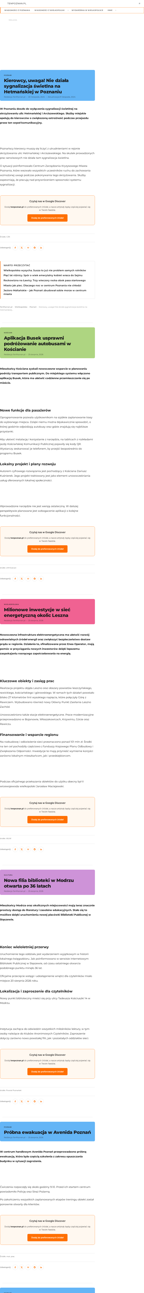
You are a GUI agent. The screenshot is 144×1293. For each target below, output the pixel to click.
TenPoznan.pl (6, 307)
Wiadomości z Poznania (17, 10)
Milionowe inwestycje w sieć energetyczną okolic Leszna (37, 612)
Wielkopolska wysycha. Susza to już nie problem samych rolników (45, 270)
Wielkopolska (21, 307)
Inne (110, 10)
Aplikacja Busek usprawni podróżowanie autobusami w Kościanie (37, 343)
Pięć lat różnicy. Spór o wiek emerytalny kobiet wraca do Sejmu (43, 275)
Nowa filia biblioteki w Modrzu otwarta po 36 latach (39, 883)
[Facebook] (15, 247)
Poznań (33, 307)
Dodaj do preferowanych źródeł (47, 218)
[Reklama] (72, 43)
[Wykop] (28, 247)
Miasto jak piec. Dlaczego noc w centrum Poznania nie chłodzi (42, 285)
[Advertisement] (122, 115)
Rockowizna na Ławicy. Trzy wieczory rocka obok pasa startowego (45, 280)
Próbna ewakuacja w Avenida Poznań (47, 1132)
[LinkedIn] (41, 247)
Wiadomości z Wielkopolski (49, 10)
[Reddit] (34, 247)
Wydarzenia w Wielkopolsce (87, 10)
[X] (21, 247)
